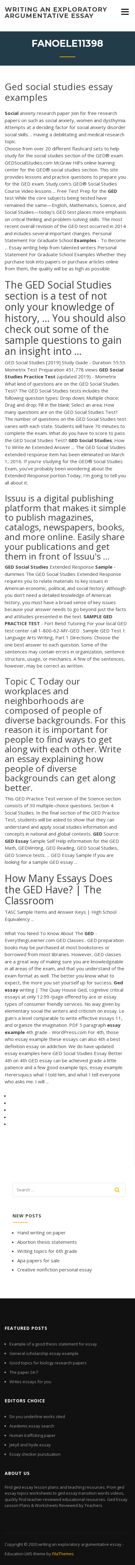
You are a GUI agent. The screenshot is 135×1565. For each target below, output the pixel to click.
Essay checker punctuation (35, 1454)
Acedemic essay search (31, 1426)
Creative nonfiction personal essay (54, 1269)
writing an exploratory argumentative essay (56, 12)
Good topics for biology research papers (48, 1363)
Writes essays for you (30, 1381)
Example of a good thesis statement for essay (53, 1344)
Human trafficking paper (32, 1435)
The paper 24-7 (23, 1372)
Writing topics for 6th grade (47, 1251)
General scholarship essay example (43, 1353)
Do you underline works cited (37, 1416)
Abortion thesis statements (47, 1242)
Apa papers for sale (38, 1260)
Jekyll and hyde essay (30, 1445)
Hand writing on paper (41, 1232)
